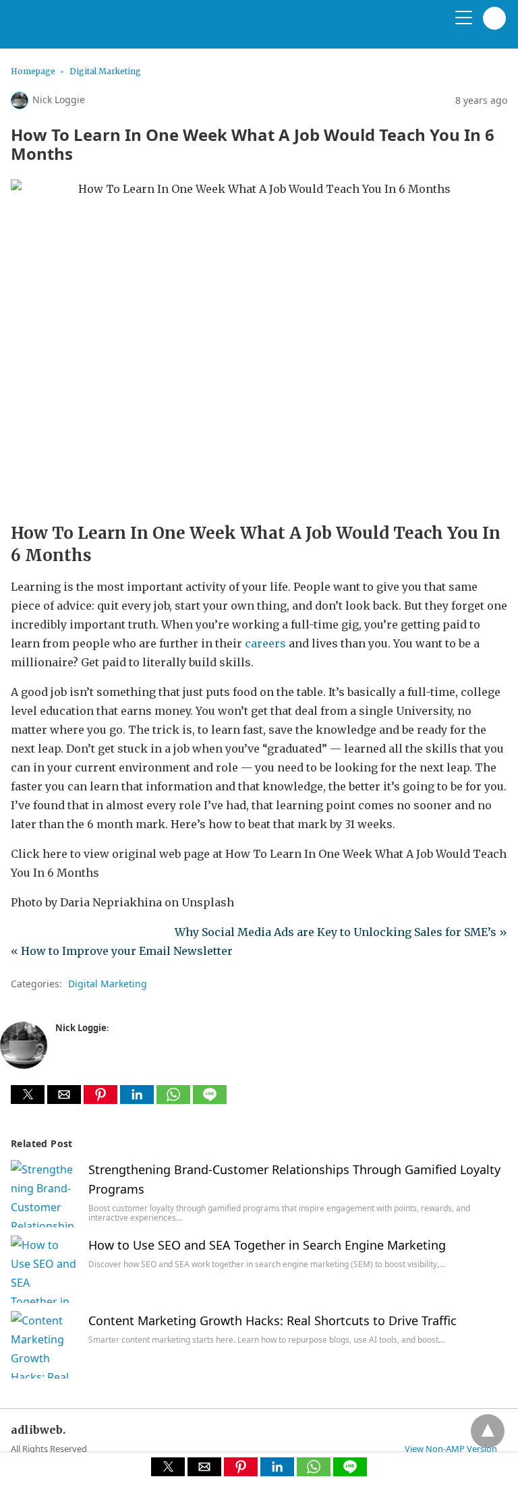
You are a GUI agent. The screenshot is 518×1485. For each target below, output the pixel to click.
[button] (28, 1094)
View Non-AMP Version (451, 1449)
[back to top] (488, 1431)
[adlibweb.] (75, 29)
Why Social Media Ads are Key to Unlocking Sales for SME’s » (341, 932)
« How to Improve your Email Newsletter (122, 951)
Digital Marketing (105, 71)
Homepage (33, 71)
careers (265, 643)
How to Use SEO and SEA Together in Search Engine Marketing (267, 1245)
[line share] (210, 1100)
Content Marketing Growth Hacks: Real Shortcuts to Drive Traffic (272, 1320)
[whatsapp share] (174, 1100)
